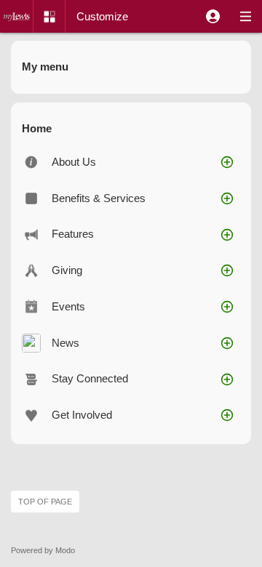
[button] (212, 16)
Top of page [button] (45, 501)
